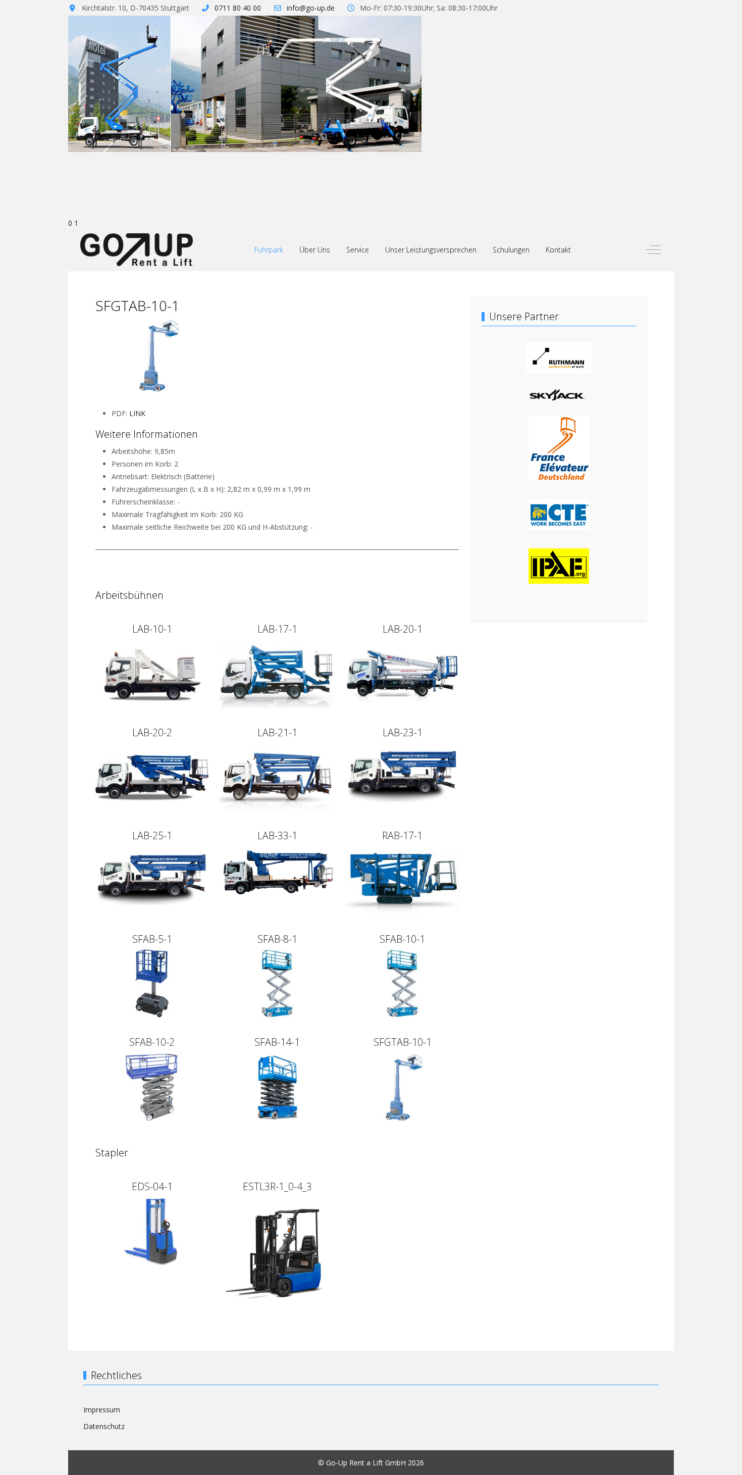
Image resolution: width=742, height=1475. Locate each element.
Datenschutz (104, 1426)
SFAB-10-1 (402, 939)
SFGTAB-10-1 (403, 1042)
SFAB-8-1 (277, 939)
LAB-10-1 (152, 629)
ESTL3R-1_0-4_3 (277, 1186)
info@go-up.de (311, 8)
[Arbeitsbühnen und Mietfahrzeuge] (558, 514)
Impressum (101, 1409)
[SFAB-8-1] (277, 982)
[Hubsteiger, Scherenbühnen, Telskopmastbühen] (558, 565)
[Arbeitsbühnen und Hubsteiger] (558, 447)
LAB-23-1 (402, 732)
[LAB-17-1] (277, 673)
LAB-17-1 (277, 629)
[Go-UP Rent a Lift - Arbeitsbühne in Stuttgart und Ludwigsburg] (136, 249)
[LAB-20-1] (402, 673)
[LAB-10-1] (151, 673)
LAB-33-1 (277, 835)
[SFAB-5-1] (151, 982)
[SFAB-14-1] (277, 1086)
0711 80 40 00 (238, 8)
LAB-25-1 (152, 835)
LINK (137, 413)
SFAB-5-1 (152, 939)
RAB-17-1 (402, 835)
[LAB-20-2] (151, 776)
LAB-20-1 (402, 629)
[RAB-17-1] (402, 879)
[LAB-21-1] (277, 776)
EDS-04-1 (152, 1186)
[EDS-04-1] (151, 1230)
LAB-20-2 (152, 732)
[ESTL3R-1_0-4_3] (277, 1253)
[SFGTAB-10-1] (402, 1086)
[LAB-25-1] (151, 875)
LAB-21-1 (277, 732)
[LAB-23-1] (402, 771)
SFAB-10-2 (152, 1042)
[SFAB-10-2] (151, 1086)
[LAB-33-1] (277, 870)
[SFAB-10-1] (402, 982)
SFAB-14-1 (277, 1042)
